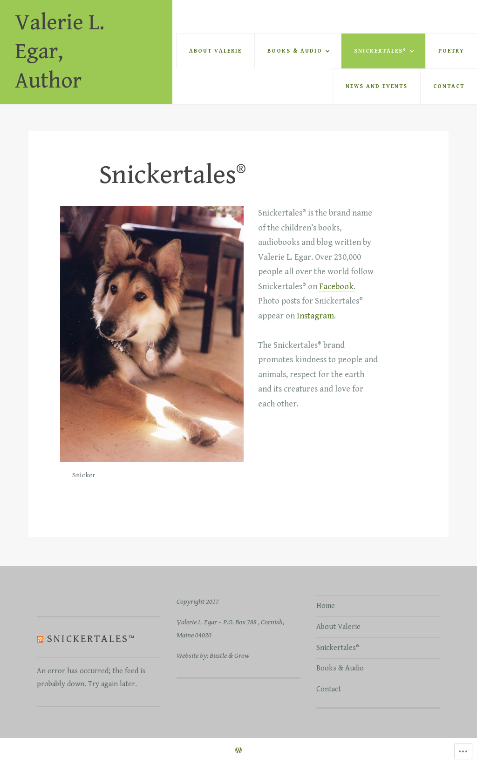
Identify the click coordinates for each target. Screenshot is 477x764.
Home (325, 606)
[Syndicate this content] (40, 639)
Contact (448, 86)
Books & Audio (294, 51)
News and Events (377, 86)
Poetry (451, 51)
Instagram (315, 316)
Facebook (336, 286)
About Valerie (215, 51)
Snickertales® (380, 51)
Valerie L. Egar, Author (59, 52)
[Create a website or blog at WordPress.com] (238, 751)
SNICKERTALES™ (91, 639)
